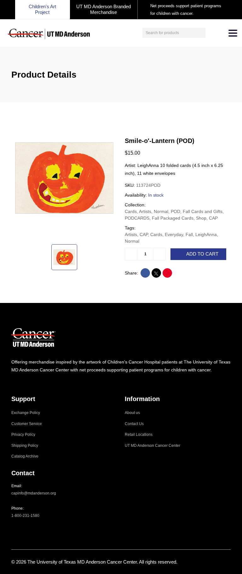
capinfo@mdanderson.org (33, 493)
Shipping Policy (24, 445)
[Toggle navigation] (232, 33)
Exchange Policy (25, 413)
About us (132, 413)
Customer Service (26, 424)
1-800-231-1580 (25, 515)
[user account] (211, 32)
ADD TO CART (202, 254)
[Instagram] (13, 382)
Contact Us (134, 424)
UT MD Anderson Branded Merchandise (103, 9)
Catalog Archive (24, 456)
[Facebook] (22, 382)
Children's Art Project (42, 9)
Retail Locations (139, 434)
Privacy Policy (23, 434)
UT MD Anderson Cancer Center (152, 445)
